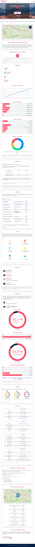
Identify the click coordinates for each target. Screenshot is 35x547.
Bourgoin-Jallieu (16, 178)
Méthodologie (5, 227)
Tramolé (14, 515)
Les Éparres (14, 519)
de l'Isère (25, 44)
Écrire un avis (17, 13)
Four (22, 439)
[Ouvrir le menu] (33, 1)
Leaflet (24, 38)
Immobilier (31, 21)
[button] (3, 26)
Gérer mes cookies (26, 545)
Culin (21, 441)
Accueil (1, 19)
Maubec (22, 450)
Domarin (21, 435)
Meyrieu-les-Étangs (14, 517)
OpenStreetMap (30, 38)
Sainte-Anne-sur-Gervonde (15, 523)
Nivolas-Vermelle (5, 179)
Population (11, 21)
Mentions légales (14, 545)
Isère (9, 19)
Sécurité (19, 21)
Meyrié (22, 410)
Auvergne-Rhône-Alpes (6, 19)
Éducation (16, 21)
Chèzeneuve (21, 414)
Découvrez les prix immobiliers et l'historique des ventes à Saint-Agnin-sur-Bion (18, 378)
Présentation (2, 21)
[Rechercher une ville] (17, 1)
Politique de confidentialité (20, 545)
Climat (23, 21)
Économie (26, 21)
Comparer (7, 21)
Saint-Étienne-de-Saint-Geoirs (21, 459)
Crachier (14, 507)
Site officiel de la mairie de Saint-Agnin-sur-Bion (10, 476)
